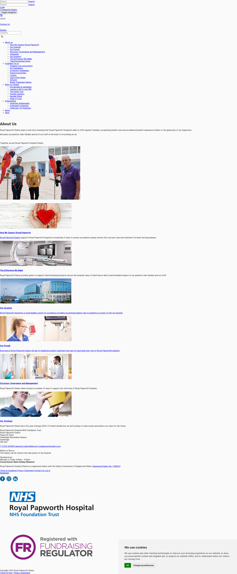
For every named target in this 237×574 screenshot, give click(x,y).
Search (32, 1)
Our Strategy (6, 421)
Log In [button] (2, 18)
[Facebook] (2, 480)
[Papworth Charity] (8, 10)
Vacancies (4, 473)
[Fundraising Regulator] (52, 566)
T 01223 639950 (7, 446)
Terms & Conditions (8, 470)
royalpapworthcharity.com (49, 446)
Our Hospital (6, 308)
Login (2, 7)
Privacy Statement (25, 470)
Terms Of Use (6, 573)
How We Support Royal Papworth (15, 233)
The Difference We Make (11, 270)
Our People (5, 346)
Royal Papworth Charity (10, 237)
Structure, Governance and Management (19, 383)
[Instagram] (8, 480)
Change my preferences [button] (143, 565)
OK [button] (127, 565)
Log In (47, 470)
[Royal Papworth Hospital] (52, 523)
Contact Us (39, 470)
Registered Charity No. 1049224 (106, 466)
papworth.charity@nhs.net (26, 446)
